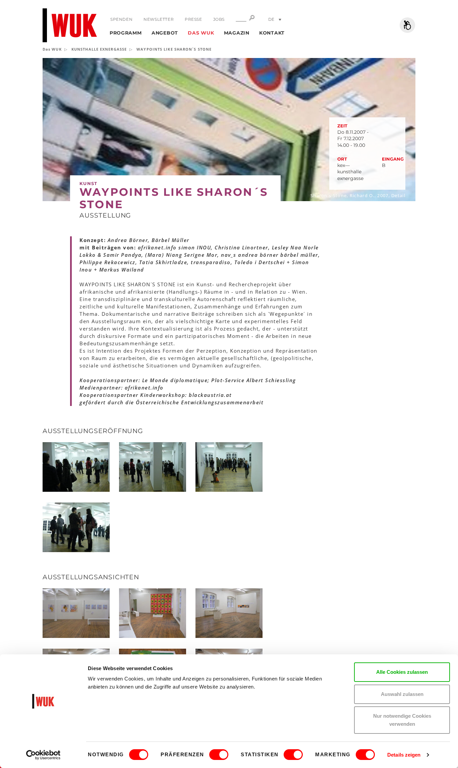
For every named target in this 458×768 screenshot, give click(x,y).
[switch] (218, 754)
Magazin (236, 33)
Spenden (121, 19)
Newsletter (159, 19)
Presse (193, 19)
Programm (126, 33)
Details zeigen (403, 755)
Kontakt (272, 33)
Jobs (219, 19)
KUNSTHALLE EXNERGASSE (99, 49)
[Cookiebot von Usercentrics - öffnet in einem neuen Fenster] (43, 755)
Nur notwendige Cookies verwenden (402, 720)
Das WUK (201, 33)
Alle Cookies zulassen (402, 672)
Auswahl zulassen (402, 694)
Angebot (165, 33)
